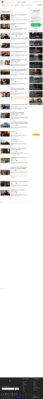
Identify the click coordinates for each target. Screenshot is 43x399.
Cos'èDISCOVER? (24, 2)
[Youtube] (5, 393)
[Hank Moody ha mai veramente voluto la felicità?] (5, 82)
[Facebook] (1, 393)
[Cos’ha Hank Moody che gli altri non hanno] (5, 53)
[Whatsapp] (10, 393)
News (23, 382)
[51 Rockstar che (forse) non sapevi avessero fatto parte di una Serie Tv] (5, 94)
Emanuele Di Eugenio (20, 160)
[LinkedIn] (12, 393)
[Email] (14, 393)
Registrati (37, 1)
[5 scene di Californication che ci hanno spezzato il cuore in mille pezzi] (5, 36)
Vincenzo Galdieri (18, 81)
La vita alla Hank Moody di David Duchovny (19, 104)
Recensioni (24, 383)
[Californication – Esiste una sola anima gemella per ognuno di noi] (5, 150)
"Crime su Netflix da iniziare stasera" (35, 21)
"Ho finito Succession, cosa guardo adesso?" (35, 18)
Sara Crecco (18, 62)
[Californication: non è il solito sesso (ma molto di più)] (5, 160)
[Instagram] (7, 393)
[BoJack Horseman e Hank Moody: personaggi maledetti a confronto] (5, 115)
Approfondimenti (25, 384)
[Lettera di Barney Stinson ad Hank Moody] (5, 183)
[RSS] (16, 393)
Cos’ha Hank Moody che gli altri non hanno (19, 51)
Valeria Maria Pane (19, 26)
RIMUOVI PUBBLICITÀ (36, 134)
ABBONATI (34, 382)
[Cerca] (13, 2)
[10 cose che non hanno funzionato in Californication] (5, 192)
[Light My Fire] (5, 133)
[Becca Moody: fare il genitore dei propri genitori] (5, 17)
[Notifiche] (34, 2)
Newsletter (34, 383)
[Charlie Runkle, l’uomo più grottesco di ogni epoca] (5, 26)
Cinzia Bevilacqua (19, 115)
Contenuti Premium (25, 381)
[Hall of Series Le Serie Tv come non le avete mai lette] (2, 2)
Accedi (40, 1)
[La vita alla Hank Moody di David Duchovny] (5, 106)
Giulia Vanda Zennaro (20, 133)
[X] (3, 393)
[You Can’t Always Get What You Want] (5, 45)
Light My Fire (13, 131)
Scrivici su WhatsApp (36, 25)
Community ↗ (35, 384)
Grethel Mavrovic (19, 17)
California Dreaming (15, 139)
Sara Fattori (18, 183)
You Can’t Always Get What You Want (18, 43)
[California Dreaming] (5, 142)
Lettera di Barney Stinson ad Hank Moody (19, 181)
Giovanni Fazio (19, 192)
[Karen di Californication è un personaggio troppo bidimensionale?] (5, 62)
